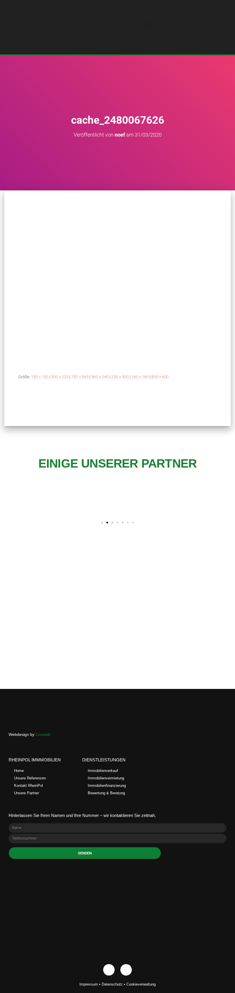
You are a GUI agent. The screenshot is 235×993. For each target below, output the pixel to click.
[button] (148, 25)
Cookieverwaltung (141, 984)
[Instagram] (126, 970)
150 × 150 (39, 377)
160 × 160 (140, 377)
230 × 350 (120, 377)
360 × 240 (100, 377)
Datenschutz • (114, 984)
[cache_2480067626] (117, 287)
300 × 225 (59, 377)
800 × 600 (160, 377)
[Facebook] (109, 970)
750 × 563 (80, 377)
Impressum (88, 984)
